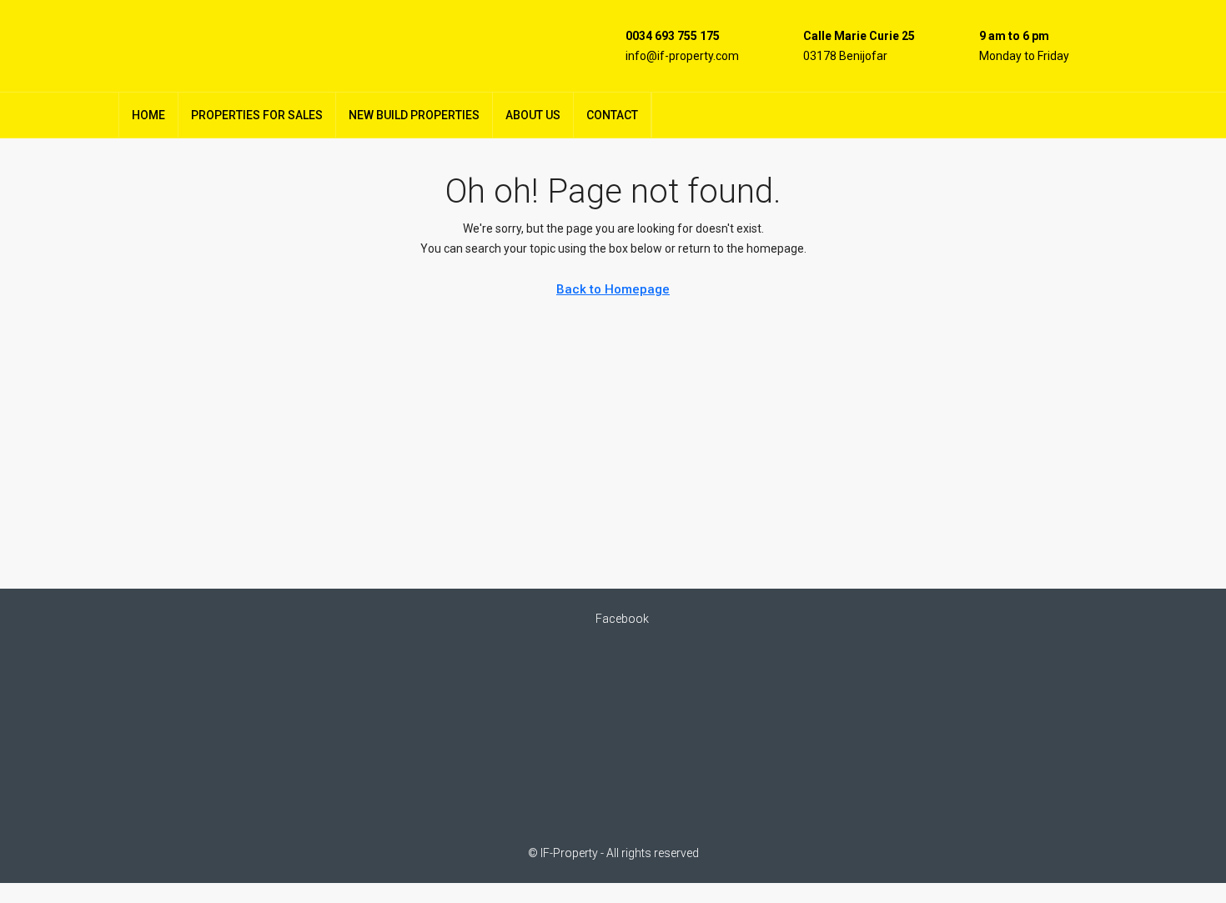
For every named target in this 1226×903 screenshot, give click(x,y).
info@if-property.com (682, 56)
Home (148, 115)
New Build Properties (414, 115)
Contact (612, 115)
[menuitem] (1081, 115)
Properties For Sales (257, 115)
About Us (532, 115)
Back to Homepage (613, 289)
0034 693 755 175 (673, 36)
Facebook (621, 618)
